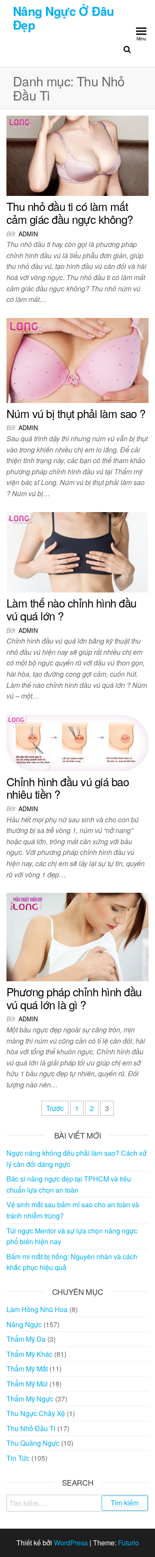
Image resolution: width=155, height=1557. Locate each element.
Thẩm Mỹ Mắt (27, 1369)
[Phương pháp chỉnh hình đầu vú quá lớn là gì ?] (77, 936)
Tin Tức (18, 1458)
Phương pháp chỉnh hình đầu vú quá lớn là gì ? (73, 997)
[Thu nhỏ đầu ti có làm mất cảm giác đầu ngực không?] (77, 155)
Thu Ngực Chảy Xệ (35, 1413)
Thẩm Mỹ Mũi (27, 1384)
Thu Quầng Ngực (32, 1443)
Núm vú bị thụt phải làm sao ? (76, 413)
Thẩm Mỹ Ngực (29, 1399)
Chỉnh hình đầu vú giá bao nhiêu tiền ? (67, 787)
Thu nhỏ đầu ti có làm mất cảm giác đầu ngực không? (69, 212)
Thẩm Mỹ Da (26, 1339)
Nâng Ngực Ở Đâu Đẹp (63, 18)
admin (28, 233)
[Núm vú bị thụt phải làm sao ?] (77, 359)
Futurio (128, 1543)
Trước (55, 1108)
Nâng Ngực (24, 1324)
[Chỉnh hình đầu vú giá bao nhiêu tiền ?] (77, 742)
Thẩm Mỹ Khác (29, 1354)
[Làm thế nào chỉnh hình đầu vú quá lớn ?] (77, 551)
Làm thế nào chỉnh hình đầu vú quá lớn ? (71, 609)
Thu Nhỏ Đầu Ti (31, 1428)
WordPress (71, 1543)
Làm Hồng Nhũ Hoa (37, 1309)
